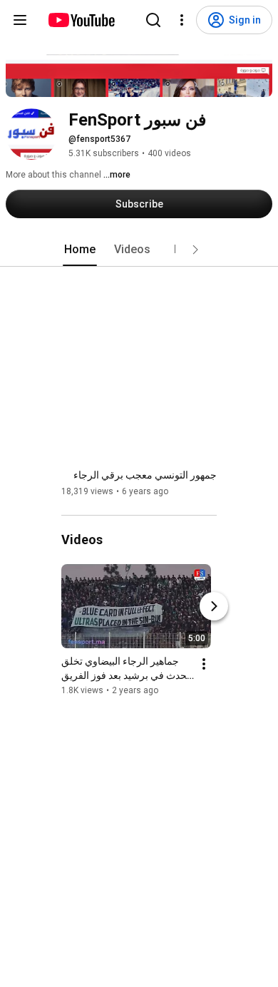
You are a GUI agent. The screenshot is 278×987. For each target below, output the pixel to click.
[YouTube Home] (81, 20)
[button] (195, 249)
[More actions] (204, 664)
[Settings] (181, 20)
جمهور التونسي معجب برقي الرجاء (145, 475)
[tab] (80, 249)
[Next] (214, 606)
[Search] (153, 20)
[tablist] (139, 249)
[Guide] (20, 20)
